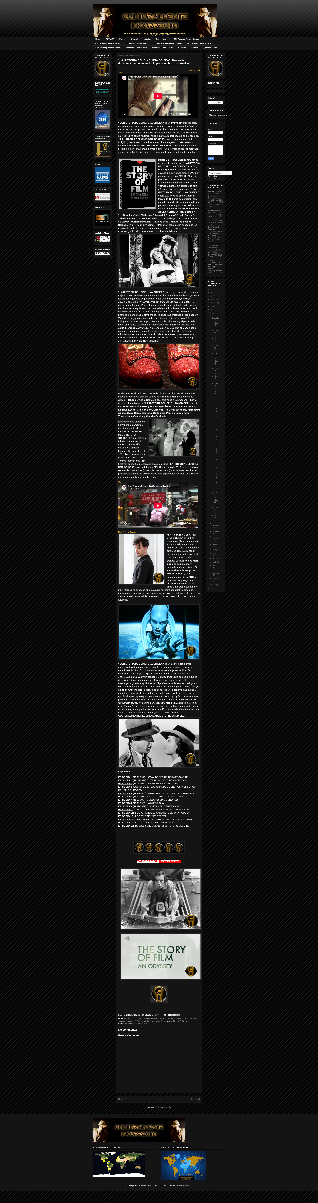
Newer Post (123, 1099)
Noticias (147, 39)
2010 (212, 588)
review (165, 1021)
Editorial (195, 48)
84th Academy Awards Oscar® (200, 43)
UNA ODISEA (183, 1021)
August (215, 544)
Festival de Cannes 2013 (136, 48)
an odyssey (128, 1018)
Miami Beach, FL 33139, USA (136, 1024)
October (216, 531)
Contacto (182, 48)
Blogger (187, 1186)
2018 (212, 293)
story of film (172, 1021)
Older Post (195, 1099)
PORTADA (110, 39)
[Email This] (169, 1015)
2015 (212, 303)
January (216, 578)
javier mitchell (165, 1018)
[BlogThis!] (172, 1015)
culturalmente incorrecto (150, 1018)
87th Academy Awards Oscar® (108, 43)
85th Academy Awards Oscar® (169, 43)
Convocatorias (162, 39)
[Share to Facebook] (176, 1015)
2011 (212, 585)
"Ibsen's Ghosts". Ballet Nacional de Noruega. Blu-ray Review (215, 213)
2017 (212, 296)
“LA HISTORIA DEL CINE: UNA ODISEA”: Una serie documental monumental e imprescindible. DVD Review (153, 62)
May (214, 559)
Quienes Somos (210, 48)
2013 (212, 310)
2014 (212, 306)
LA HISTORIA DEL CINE (180, 1018)
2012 (212, 313)
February (215, 573)
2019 (212, 289)
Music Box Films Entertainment (150, 1021)
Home (97, 39)
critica (139, 1018)
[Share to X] (174, 1015)
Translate (216, 178)
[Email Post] (165, 1015)
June (214, 553)
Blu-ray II (134, 39)
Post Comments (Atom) (164, 1107)
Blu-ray (122, 39)
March (215, 565)
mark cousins (127, 1021)
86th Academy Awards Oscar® (138, 43)
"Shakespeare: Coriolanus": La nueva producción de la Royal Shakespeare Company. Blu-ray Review (215, 266)
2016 (212, 299)
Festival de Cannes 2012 (162, 48)
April (215, 562)
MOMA (135, 1021)
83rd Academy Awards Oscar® (108, 48)
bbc (134, 1018)
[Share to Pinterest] (179, 1015)
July (214, 550)
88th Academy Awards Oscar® (186, 39)
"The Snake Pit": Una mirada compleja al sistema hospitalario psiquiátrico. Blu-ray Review (215, 251)
